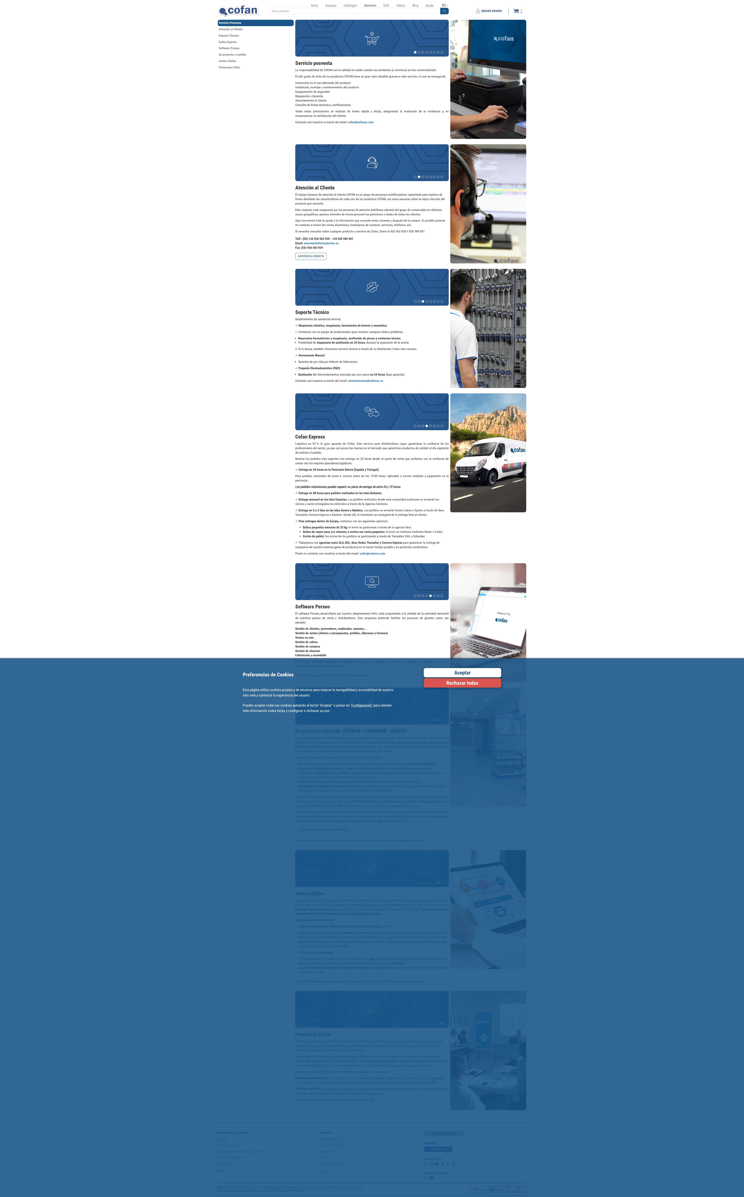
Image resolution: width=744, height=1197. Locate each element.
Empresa (331, 5)
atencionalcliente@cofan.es (321, 243)
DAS (386, 5)
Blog (415, 5)
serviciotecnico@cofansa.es (365, 381)
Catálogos (350, 5)
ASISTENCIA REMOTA (311, 256)
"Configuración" (361, 705)
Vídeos (400, 5)
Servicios (370, 5)
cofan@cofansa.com (361, 122)
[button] (444, 11)
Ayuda (429, 5)
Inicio (314, 5)
